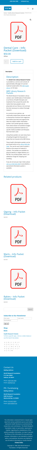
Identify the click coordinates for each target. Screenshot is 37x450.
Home (5, 13)
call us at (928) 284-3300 (13, 164)
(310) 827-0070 (12, 401)
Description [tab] (9, 71)
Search (30, 309)
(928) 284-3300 (13, 1)
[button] (30, 19)
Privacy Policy (19, 442)
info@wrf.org (11, 382)
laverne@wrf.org (12, 403)
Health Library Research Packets (16, 13)
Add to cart (16, 61)
